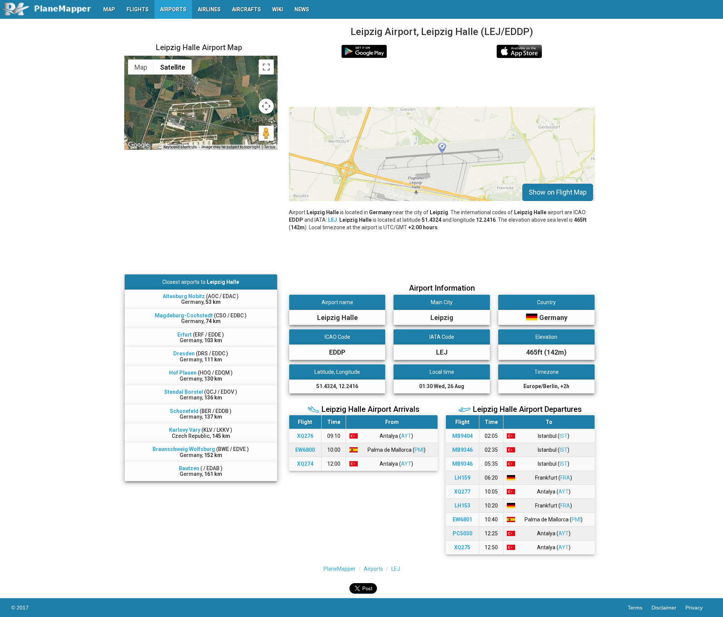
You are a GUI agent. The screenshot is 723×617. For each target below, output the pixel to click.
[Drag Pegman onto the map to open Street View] (266, 133)
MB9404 (462, 436)
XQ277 (462, 492)
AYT (406, 436)
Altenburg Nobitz (184, 296)
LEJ (332, 220)
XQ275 (462, 547)
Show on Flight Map (558, 192)
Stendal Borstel (183, 392)
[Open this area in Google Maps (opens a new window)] (138, 145)
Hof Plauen (183, 373)
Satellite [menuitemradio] (172, 67)
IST (563, 436)
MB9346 (462, 450)
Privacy (698, 608)
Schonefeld (184, 411)
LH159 (462, 478)
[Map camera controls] (266, 106)
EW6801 (462, 519)
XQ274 (305, 464)
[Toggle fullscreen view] (266, 67)
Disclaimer (668, 608)
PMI (419, 450)
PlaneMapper (339, 569)
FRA (565, 478)
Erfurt (184, 335)
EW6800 (305, 450)
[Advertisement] (442, 82)
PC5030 (462, 533)
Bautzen (189, 468)
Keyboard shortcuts (180, 147)
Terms (269, 147)
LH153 (462, 506)
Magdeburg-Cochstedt (184, 315)
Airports (373, 569)
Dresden (184, 353)
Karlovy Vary (184, 430)
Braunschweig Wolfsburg (184, 449)
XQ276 (305, 436)
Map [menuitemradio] (140, 67)
